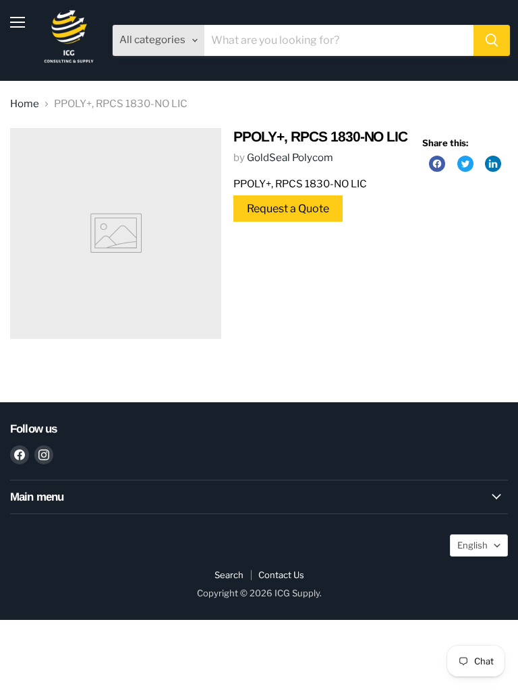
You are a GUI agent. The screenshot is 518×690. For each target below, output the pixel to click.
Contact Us (281, 574)
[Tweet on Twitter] (465, 164)
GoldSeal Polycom (290, 158)
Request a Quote (288, 208)
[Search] (491, 40)
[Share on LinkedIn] (493, 164)
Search (228, 574)
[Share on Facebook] (437, 164)
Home (24, 104)
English (472, 545)
